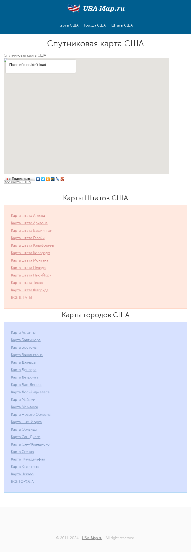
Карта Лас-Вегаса (26, 385)
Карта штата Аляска (28, 216)
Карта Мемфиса (24, 407)
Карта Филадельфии (28, 459)
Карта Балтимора (26, 340)
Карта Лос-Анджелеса (30, 392)
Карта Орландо (24, 429)
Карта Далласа (23, 362)
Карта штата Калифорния (32, 245)
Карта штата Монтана (29, 260)
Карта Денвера (23, 370)
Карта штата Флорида (29, 290)
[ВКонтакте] (38, 178)
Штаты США (122, 25)
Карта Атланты (23, 333)
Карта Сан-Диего (25, 437)
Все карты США (17, 182)
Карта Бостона (24, 347)
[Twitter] (43, 178)
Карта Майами (23, 400)
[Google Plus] (62, 178)
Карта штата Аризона (29, 223)
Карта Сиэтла (22, 452)
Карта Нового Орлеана (31, 414)
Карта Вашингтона (27, 355)
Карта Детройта (24, 377)
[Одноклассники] (47, 178)
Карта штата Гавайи (27, 238)
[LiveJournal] (57, 178)
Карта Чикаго (22, 474)
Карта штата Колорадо (30, 253)
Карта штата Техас (27, 283)
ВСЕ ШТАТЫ (21, 298)
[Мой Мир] (52, 178)
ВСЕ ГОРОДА (22, 482)
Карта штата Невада (28, 268)
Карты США (68, 25)
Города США (95, 25)
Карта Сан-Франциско (30, 444)
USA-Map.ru (92, 538)
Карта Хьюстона (25, 467)
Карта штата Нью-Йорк (31, 275)
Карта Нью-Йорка (26, 422)
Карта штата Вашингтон (31, 230)
